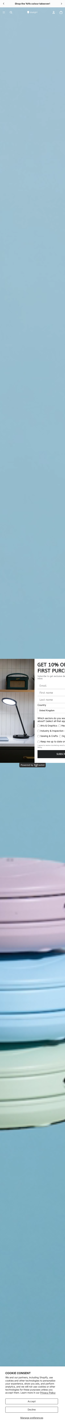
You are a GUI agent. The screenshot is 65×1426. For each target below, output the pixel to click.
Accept (32, 1401)
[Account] (53, 12)
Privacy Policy (48, 1392)
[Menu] (4, 12)
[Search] (11, 12)
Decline (32, 1409)
